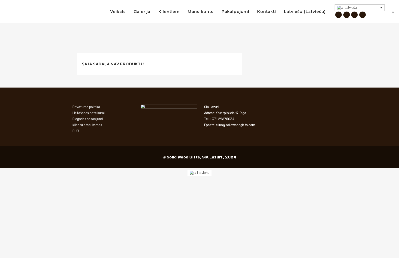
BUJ (76, 131)
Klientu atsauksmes (87, 125)
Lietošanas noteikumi (89, 113)
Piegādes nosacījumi (88, 119)
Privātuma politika (86, 107)
